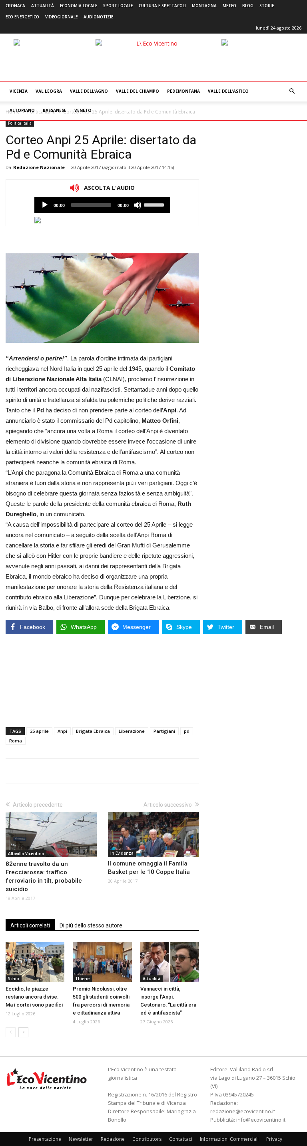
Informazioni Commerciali (229, 1139)
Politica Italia (20, 123)
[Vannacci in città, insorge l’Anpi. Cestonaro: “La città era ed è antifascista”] (169, 962)
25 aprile (39, 731)
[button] (291, 91)
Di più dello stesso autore (91, 925)
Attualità (42, 5)
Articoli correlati (30, 925)
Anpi (62, 731)
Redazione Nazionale (39, 167)
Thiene (82, 978)
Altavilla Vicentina (26, 853)
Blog (247, 5)
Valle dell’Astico (228, 91)
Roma (15, 741)
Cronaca (15, 5)
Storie (266, 5)
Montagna (204, 5)
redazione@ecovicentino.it (242, 1111)
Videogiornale (61, 17)
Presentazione (45, 1139)
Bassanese (54, 110)
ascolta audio (45, 205)
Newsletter (81, 1139)
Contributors (146, 1139)
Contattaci (180, 1139)
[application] (102, 205)
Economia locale (78, 5)
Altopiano (22, 110)
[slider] (155, 204)
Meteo (229, 5)
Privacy (274, 1139)
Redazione (113, 1139)
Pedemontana (183, 91)
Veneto (83, 110)
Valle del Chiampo (137, 91)
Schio (13, 978)
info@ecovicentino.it (260, 1119)
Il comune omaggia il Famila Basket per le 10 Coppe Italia (149, 867)
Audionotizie (98, 17)
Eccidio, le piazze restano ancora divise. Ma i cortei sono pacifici (34, 997)
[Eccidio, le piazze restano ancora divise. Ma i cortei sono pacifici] (35, 962)
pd (186, 731)
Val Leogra (49, 91)
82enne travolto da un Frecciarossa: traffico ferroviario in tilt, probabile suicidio (44, 876)
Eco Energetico (22, 17)
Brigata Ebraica (93, 731)
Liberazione (132, 731)
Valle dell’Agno (89, 91)
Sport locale (118, 5)
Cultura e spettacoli (162, 5)
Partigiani (164, 731)
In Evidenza (122, 853)
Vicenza (19, 91)
